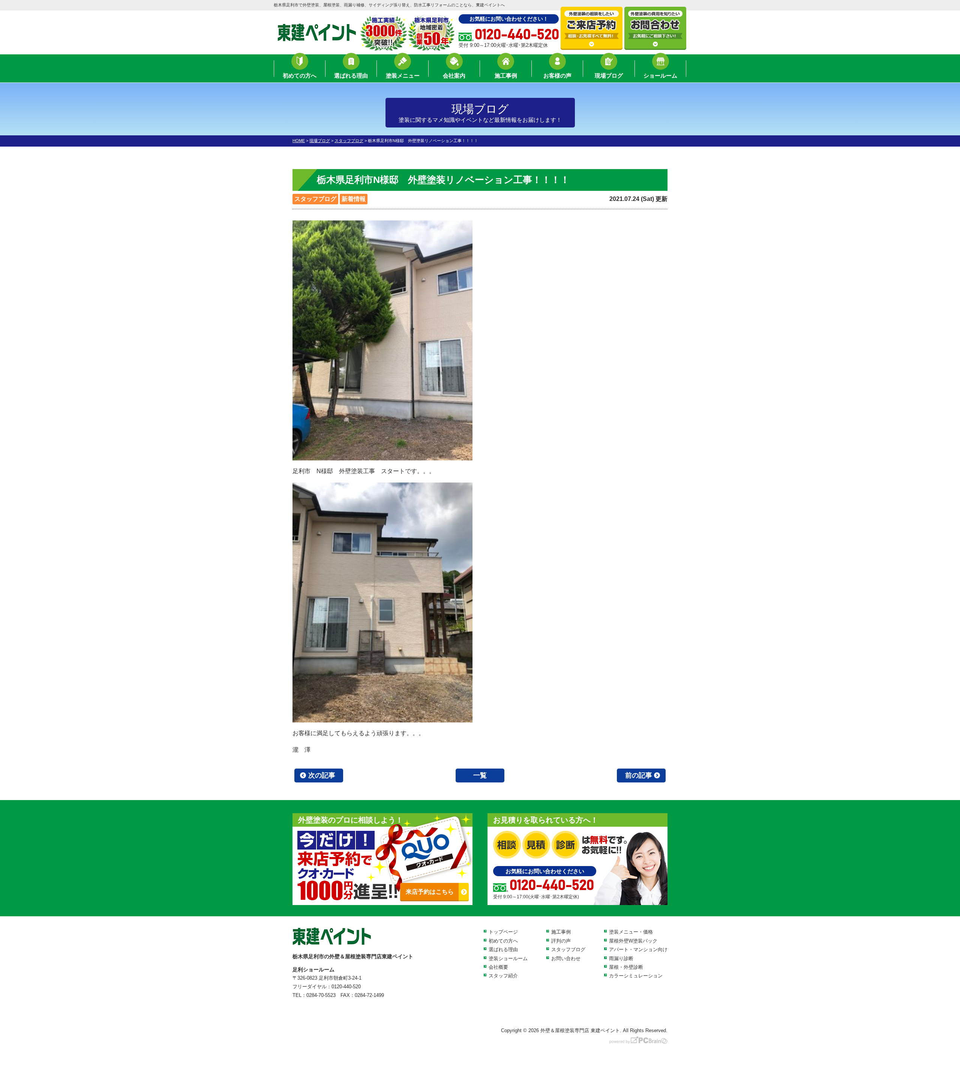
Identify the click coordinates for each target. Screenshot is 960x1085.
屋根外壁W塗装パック (633, 941)
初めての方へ (299, 75)
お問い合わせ (565, 958)
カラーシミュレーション (636, 976)
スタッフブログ (315, 199)
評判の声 (561, 941)
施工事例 (506, 75)
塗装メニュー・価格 (631, 932)
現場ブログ (609, 75)
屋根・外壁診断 (626, 967)
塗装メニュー (403, 75)
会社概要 (498, 967)
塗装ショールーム (508, 958)
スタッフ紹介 (503, 976)
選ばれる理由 (351, 75)
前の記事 (638, 775)
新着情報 (354, 199)
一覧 (480, 775)
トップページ (503, 932)
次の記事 (321, 775)
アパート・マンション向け (638, 949)
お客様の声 (557, 75)
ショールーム (660, 75)
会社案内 (454, 75)
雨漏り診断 (621, 958)
